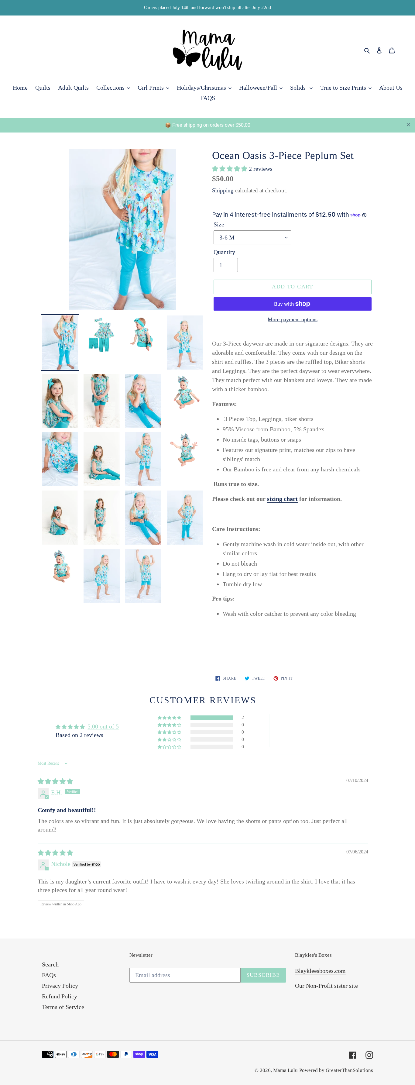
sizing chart (282, 498)
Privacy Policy (60, 985)
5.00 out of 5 (103, 726)
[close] (408, 124)
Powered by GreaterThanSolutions (336, 1070)
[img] (55, 781)
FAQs (49, 975)
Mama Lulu (285, 1070)
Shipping (223, 190)
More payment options (292, 319)
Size (219, 224)
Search (50, 964)
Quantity (224, 252)
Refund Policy (59, 996)
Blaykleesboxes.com (320, 970)
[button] (230, 168)
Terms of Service (63, 1007)
